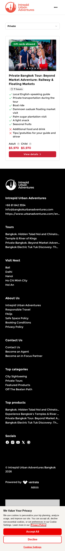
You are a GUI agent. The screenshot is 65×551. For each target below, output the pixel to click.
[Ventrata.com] (30, 482)
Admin (35, 487)
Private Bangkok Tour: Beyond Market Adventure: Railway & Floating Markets (32, 418)
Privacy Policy (14, 326)
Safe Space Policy (16, 318)
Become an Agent (17, 351)
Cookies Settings (32, 547)
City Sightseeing (16, 376)
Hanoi (9, 276)
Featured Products (17, 385)
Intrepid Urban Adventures (23, 305)
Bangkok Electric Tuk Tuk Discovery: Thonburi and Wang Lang (32, 247)
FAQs (8, 313)
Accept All (32, 531)
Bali (7, 267)
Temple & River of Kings (21, 238)
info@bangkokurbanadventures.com (29, 209)
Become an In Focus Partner (23, 356)
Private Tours (13, 380)
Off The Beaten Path (18, 389)
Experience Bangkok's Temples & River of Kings (32, 414)
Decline (32, 539)
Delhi (8, 271)
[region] (32, 528)
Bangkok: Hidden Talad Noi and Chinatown (32, 234)
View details (31, 154)
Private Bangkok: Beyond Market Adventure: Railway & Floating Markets (32, 242)
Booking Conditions (18, 322)
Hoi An (9, 284)
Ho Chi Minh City (16, 280)
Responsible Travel (17, 309)
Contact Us (12, 347)
